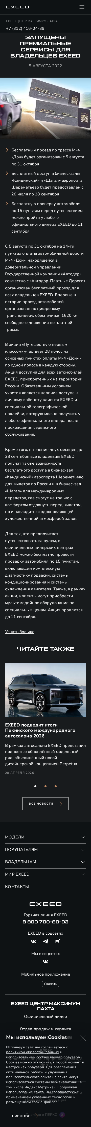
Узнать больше (19, 632)
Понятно (20, 1116)
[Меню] (82, 7)
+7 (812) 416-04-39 (25, 28)
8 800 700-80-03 (45, 922)
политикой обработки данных (32, 1052)
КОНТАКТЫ (17, 887)
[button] (35, 786)
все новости (41, 804)
